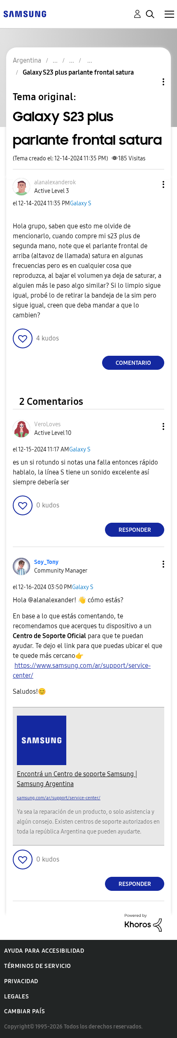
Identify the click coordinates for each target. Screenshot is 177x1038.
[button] (150, 184)
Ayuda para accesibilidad (44, 950)
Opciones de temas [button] (149, 81)
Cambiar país (24, 1011)
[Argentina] (24, 13)
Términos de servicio (37, 966)
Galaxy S (80, 203)
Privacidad (21, 981)
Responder (135, 529)
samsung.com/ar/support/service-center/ (58, 798)
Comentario (133, 362)
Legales (16, 996)
